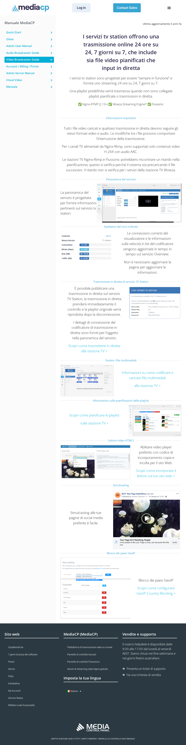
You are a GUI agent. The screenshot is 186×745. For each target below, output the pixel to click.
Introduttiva (14, 683)
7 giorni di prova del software (22, 654)
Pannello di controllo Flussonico (83, 661)
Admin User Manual (19, 46)
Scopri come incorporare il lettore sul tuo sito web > (156, 473)
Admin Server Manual (20, 73)
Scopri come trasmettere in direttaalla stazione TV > (94, 348)
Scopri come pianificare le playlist (94, 415)
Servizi (11, 669)
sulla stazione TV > (94, 423)
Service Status (15, 698)
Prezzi (11, 661)
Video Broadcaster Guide (22, 59)
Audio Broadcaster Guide (22, 53)
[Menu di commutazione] (169, 8)
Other (10, 39)
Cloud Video (14, 80)
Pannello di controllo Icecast (81, 654)
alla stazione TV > (147, 385)
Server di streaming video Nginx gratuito (87, 669)
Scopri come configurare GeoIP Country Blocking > (156, 591)
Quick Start (13, 32)
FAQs (11, 676)
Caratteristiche (15, 647)
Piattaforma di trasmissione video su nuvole (89, 647)
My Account (14, 690)
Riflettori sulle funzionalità (21, 705)
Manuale (11, 86)
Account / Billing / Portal (22, 66)
